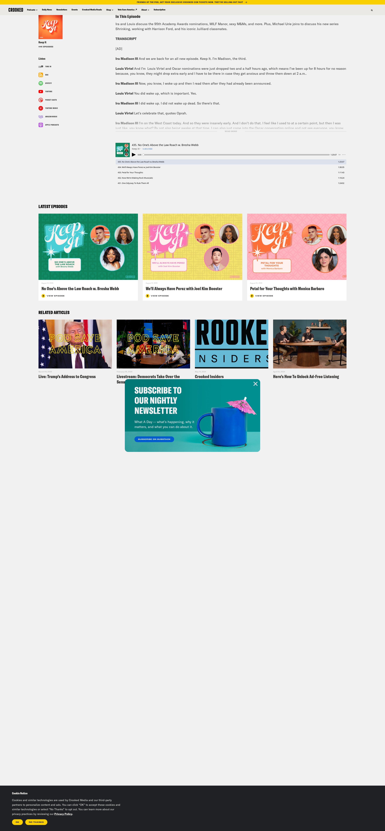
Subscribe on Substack (154, 439)
